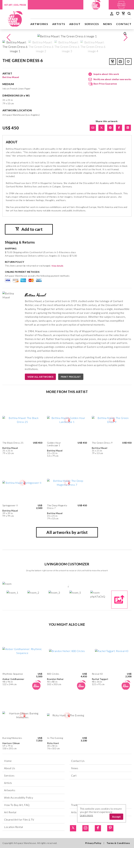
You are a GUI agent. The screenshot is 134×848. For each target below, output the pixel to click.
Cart (73, 775)
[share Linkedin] (128, 128)
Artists (58, 23)
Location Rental (13, 826)
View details (57, 266)
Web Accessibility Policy (18, 797)
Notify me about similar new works (112, 79)
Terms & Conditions (118, 843)
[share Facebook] (119, 128)
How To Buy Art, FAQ (17, 804)
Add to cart (31, 229)
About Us (9, 768)
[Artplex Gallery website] (121, 4)
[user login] (112, 13)
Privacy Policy (93, 843)
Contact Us (77, 760)
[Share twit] (101, 128)
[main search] (129, 14)
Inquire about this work (106, 74)
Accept (116, 816)
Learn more (86, 815)
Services (92, 23)
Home (8, 760)
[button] (125, 37)
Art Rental (10, 812)
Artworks (39, 23)
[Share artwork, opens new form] (93, 128)
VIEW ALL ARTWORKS (40, 376)
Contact (124, 23)
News (107, 23)
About (75, 23)
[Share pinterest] (110, 128)
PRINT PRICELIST (71, 376)
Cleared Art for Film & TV (19, 819)
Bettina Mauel (10, 77)
